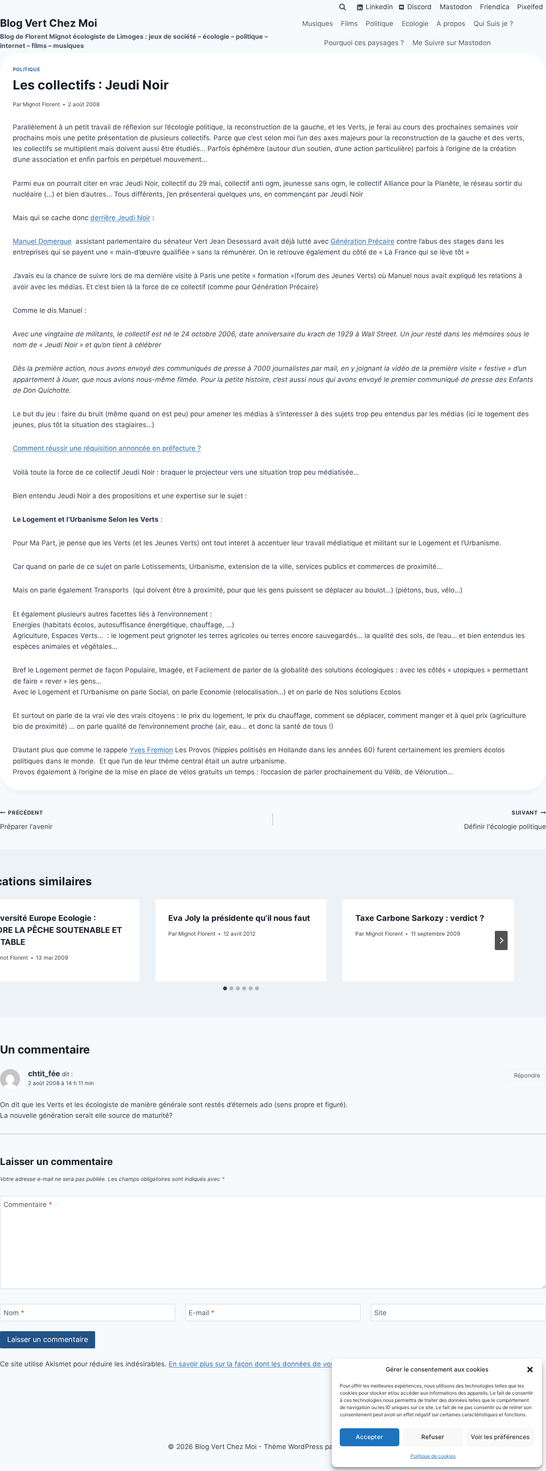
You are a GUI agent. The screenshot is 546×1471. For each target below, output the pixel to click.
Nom (14, 1313)
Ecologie (415, 24)
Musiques (317, 24)
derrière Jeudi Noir (120, 218)
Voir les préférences (500, 1437)
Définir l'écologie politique (505, 820)
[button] (530, 1370)
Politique (379, 24)
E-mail (202, 1313)
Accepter (369, 1437)
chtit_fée (44, 1073)
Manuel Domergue (42, 241)
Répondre (527, 1075)
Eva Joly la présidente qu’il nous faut (239, 918)
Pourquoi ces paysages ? (364, 43)
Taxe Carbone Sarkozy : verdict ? (419, 918)
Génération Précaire (363, 241)
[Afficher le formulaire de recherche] (342, 7)
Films (349, 24)
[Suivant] (501, 940)
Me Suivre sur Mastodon (451, 43)
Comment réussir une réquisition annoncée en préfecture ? (107, 448)
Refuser (432, 1437)
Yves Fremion (151, 750)
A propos (450, 24)
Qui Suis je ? (493, 24)
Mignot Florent (41, 104)
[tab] (225, 988)
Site (380, 1313)
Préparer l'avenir (26, 820)
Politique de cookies (433, 1456)
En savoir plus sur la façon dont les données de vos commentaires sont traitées (296, 1364)
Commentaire (28, 1205)
